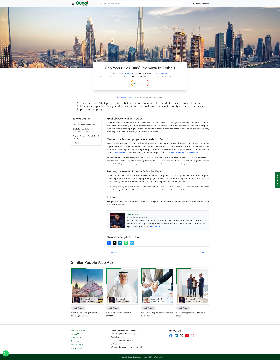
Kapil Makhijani (86, 299)
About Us (75, 334)
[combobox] (141, 3)
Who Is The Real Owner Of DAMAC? (118, 314)
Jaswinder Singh (156, 299)
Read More (155, 226)
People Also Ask (161, 73)
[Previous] (74, 292)
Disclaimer (76, 341)
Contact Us (76, 337)
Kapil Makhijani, (126, 73)
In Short (76, 143)
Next (203, 252)
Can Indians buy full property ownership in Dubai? (83, 130)
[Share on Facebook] (109, 243)
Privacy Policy (77, 345)
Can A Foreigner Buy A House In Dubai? (191, 314)
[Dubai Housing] (117, 97)
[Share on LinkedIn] (120, 243)
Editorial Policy (77, 348)
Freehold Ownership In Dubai (84, 124)
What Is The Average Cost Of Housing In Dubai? (84, 314)
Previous (113, 252)
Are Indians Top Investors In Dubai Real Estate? (157, 314)
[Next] (206, 292)
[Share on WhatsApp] (126, 243)
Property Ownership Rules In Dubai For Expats (86, 137)
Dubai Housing (78, 330)
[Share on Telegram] (132, 243)
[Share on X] (114, 243)
